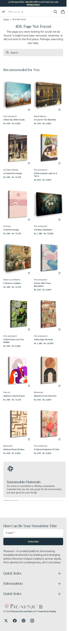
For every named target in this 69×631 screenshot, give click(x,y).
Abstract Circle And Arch (45, 396)
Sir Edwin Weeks (11, 170)
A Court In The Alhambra (45, 120)
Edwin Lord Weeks (11, 279)
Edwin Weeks (40, 116)
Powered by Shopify (47, 611)
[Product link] (18, 99)
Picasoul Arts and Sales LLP (24, 611)
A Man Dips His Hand (43, 339)
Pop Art (6, 392)
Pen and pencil (10, 116)
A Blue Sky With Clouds (14, 120)
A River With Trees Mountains (42, 284)
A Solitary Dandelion (43, 230)
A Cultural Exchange (12, 173)
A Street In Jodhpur (12, 283)
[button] (3, 11)
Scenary (7, 226)
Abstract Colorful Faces (14, 396)
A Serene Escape (11, 230)
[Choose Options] (29, 109)
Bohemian (38, 392)
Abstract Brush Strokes (13, 449)
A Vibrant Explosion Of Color (46, 449)
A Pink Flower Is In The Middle (13, 340)
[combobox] (33, 52)
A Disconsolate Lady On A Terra (45, 174)
